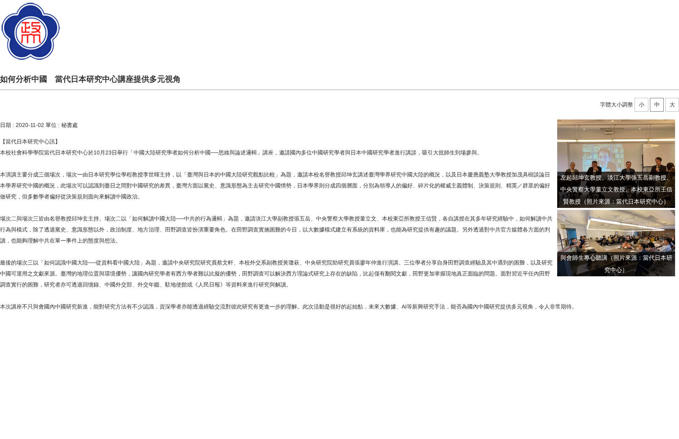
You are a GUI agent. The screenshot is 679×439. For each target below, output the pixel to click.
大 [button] (672, 104)
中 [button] (657, 104)
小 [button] (641, 104)
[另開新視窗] (616, 163)
